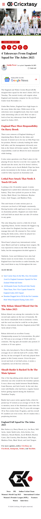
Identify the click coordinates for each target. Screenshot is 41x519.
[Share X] (3, 47)
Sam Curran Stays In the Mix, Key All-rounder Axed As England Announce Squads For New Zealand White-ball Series (20, 279)
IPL (14, 491)
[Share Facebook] (9, 47)
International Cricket (32, 494)
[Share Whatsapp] (25, 47)
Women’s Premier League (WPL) (16, 497)
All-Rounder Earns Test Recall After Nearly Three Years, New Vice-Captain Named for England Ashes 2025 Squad (19, 289)
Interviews (24, 501)
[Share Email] (14, 47)
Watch (15, 501)
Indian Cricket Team (26, 491)
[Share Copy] (20, 47)
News (9, 491)
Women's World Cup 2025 (11, 494)
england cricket (10, 42)
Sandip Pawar (12, 65)
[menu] (3, 4)
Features (34, 497)
